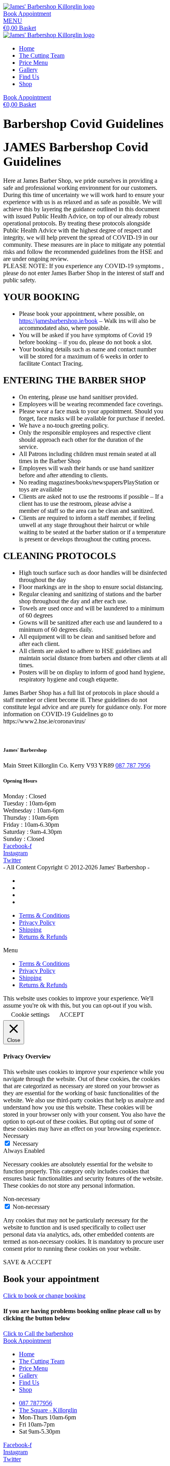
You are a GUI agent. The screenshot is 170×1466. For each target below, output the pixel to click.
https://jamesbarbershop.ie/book (58, 320)
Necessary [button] (16, 1135)
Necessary (25, 1143)
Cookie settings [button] (30, 1014)
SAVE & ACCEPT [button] (27, 1262)
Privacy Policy (37, 922)
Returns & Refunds (43, 936)
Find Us (29, 76)
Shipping (30, 929)
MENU (12, 20)
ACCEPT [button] (71, 1014)
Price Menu (33, 62)
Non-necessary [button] (21, 1199)
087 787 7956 (132, 765)
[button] (27, 13)
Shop (25, 84)
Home (26, 48)
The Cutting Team (41, 55)
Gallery (28, 69)
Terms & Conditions (44, 915)
